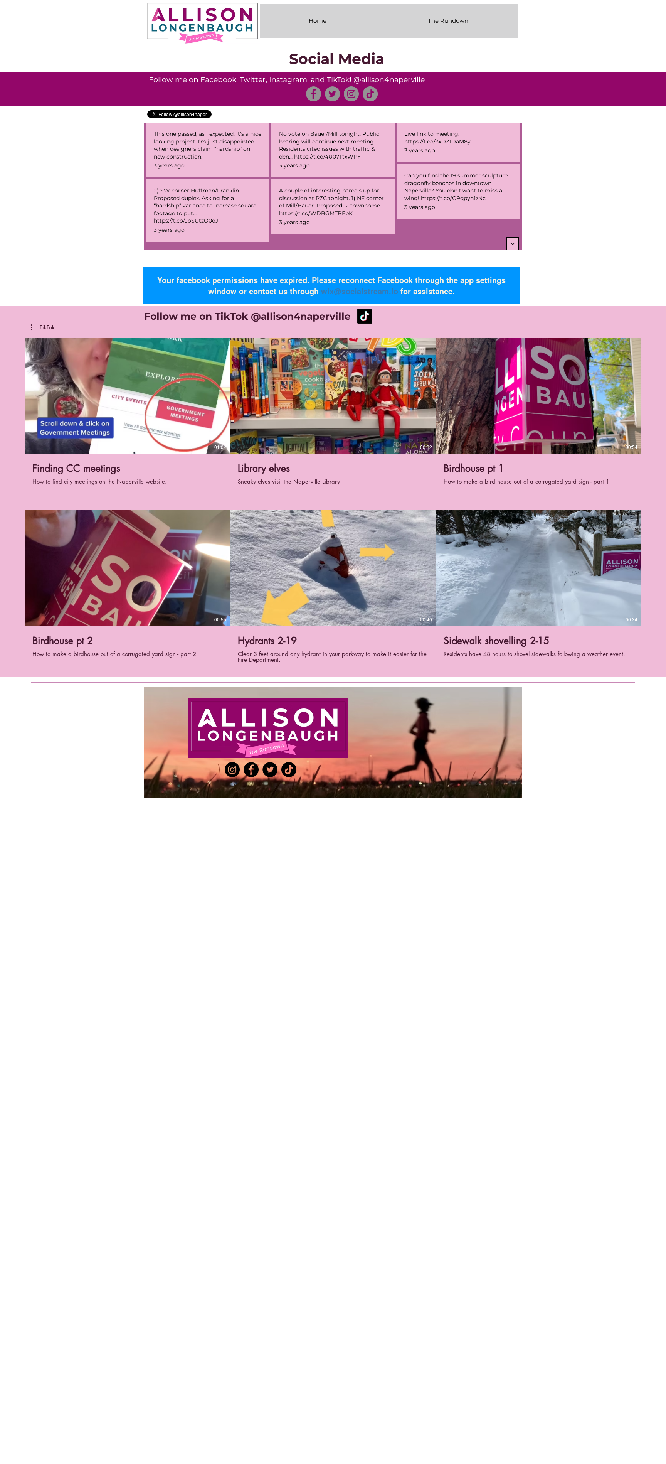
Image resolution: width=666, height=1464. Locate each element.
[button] (43, 327)
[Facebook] (313, 93)
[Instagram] (351, 93)
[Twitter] (332, 93)
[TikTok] (370, 93)
